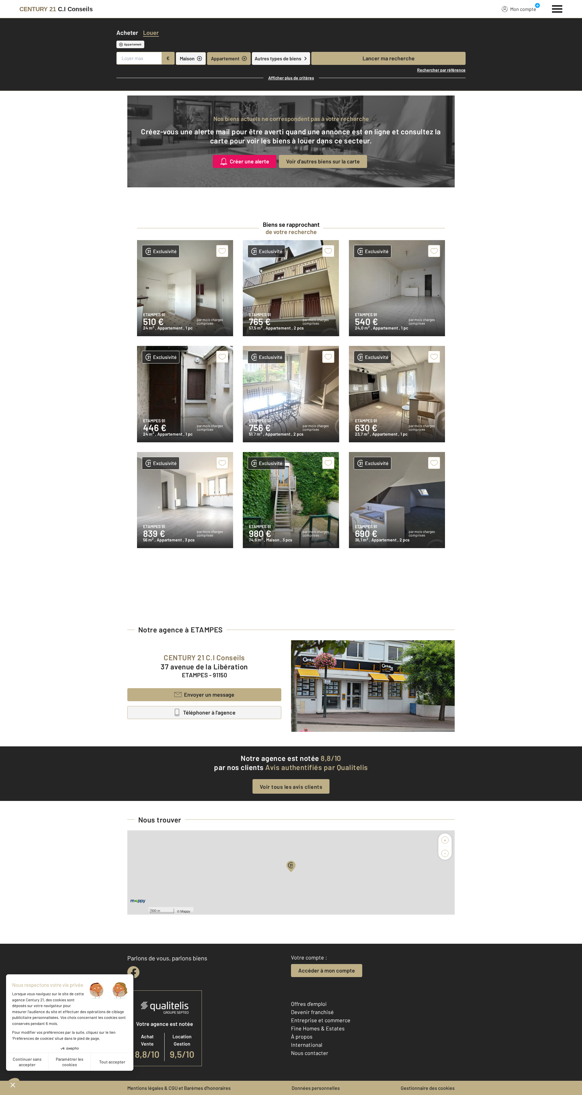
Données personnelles (316, 1088)
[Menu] (557, 8)
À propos (302, 1036)
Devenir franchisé (312, 1012)
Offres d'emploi (309, 1003)
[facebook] (133, 972)
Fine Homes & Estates (318, 1028)
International (306, 1044)
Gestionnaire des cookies (428, 1088)
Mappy (185, 911)
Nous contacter (309, 1053)
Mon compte (523, 9)
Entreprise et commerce (320, 1020)
